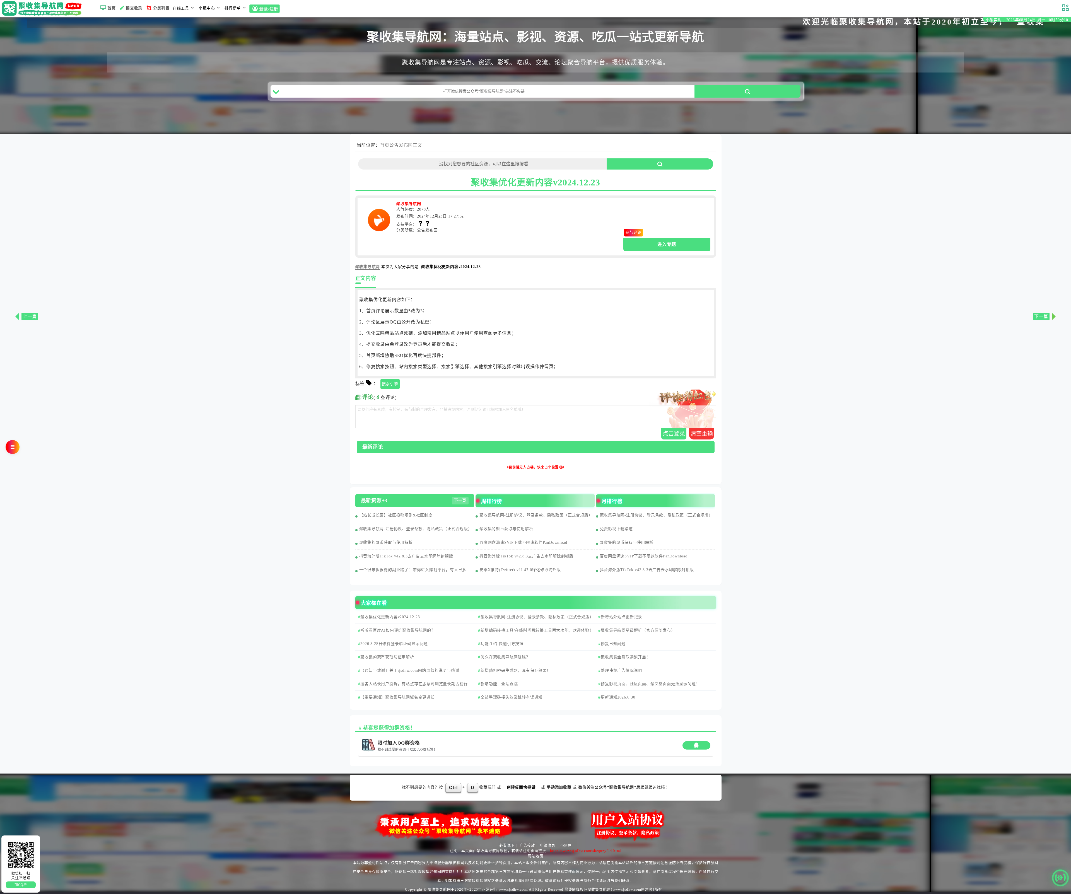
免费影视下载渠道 (616, 529)
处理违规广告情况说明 (621, 670)
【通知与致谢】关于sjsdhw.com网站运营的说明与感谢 (409, 670)
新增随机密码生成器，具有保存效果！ (516, 670)
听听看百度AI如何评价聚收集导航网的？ (397, 630)
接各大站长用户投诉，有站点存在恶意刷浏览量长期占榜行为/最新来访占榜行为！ (414, 686)
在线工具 (181, 8)
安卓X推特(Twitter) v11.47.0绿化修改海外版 (520, 570)
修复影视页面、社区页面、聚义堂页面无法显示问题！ (650, 684)
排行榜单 (233, 8)
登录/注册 (269, 9)
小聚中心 (207, 8)
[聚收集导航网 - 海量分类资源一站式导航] (43, 8)
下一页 (460, 500)
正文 (417, 145)
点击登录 (674, 434)
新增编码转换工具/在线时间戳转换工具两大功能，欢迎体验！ (537, 630)
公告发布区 (401, 145)
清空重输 (702, 434)
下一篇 (1041, 316)
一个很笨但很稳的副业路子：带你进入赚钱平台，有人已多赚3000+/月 (416, 570)
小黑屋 (566, 845)
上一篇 (30, 316)
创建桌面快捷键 (521, 787)
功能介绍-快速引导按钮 (502, 644)
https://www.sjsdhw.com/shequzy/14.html (585, 851)
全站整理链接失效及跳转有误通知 (511, 697)
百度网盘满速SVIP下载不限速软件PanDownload (523, 542)
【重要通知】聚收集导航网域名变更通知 (397, 697)
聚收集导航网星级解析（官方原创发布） (638, 630)
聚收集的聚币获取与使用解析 (386, 542)
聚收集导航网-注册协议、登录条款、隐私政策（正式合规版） (415, 529)
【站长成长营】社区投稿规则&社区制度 (396, 515)
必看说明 (507, 845)
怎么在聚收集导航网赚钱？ (505, 657)
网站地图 (535, 856)
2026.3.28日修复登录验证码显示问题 (394, 644)
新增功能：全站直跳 (499, 684)
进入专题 (666, 244)
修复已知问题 (613, 644)
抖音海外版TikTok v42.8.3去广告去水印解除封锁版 (406, 556)
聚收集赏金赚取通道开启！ (625, 657)
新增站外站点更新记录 (621, 617)
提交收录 (134, 8)
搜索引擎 (390, 384)
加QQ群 (21, 885)
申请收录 (547, 845)
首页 (111, 8)
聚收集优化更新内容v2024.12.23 (390, 617)
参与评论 (633, 232)
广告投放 (527, 845)
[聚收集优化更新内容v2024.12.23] (379, 216)
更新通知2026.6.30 (618, 697)
